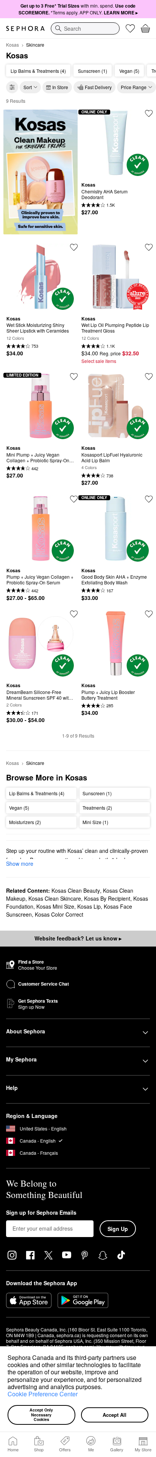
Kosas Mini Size (55, 906)
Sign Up (118, 1228)
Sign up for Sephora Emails (41, 1212)
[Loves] (130, 28)
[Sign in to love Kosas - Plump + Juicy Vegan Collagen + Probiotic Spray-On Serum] (74, 499)
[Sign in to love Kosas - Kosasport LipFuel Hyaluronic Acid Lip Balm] (149, 376)
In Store (60, 87)
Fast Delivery (98, 87)
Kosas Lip (89, 906)
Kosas (12, 44)
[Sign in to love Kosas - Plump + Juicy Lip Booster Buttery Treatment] (149, 614)
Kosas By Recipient (107, 898)
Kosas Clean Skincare (54, 898)
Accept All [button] (114, 1414)
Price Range (134, 87)
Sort (27, 87)
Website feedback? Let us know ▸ (78, 938)
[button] (105, 1387)
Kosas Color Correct (59, 914)
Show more (19, 863)
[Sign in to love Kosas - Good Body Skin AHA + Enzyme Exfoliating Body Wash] (149, 499)
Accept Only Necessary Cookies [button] (42, 1414)
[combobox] (85, 28)
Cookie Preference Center (43, 1393)
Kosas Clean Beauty (75, 890)
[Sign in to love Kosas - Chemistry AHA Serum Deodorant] (149, 113)
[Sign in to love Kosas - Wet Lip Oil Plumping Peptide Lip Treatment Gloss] (149, 247)
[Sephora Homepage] (25, 28)
